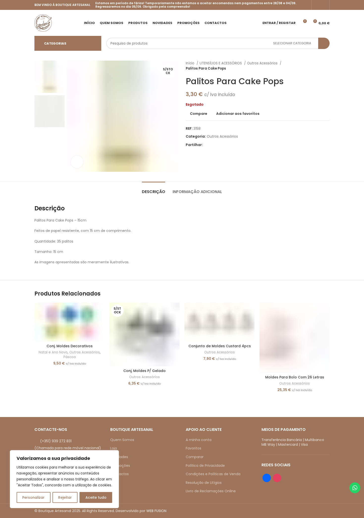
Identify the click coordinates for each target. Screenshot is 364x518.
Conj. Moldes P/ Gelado (144, 370)
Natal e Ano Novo (53, 352)
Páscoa (69, 357)
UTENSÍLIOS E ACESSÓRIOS (221, 63)
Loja (113, 448)
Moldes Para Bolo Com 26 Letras (294, 377)
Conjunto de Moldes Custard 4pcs (219, 346)
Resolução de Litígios (204, 482)
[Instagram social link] (323, 5)
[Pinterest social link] (218, 145)
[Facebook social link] (317, 5)
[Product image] (69, 322)
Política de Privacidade (205, 465)
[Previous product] (317, 65)
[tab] (153, 189)
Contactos (119, 473)
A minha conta (198, 439)
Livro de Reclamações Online (211, 491)
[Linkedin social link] (224, 145)
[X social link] (212, 145)
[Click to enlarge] (77, 162)
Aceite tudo (95, 497)
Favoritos (193, 448)
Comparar (195, 456)
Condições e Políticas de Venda (213, 473)
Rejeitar (65, 497)
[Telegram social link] (230, 145)
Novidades (119, 456)
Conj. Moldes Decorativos (70, 346)
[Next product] (327, 65)
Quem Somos (122, 439)
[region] (64, 479)
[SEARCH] (324, 43)
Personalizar (33, 497)
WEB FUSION (156, 510)
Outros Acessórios (263, 63)
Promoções (120, 465)
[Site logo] (43, 22)
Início (190, 63)
